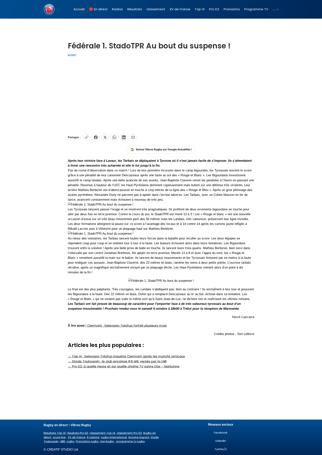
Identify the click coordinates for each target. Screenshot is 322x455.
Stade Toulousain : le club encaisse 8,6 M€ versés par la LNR (117, 361)
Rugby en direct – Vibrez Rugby (67, 425)
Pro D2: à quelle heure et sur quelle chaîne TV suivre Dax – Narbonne (123, 366)
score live (59, 437)
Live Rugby (107, 441)
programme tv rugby (130, 441)
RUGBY (72, 55)
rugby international (114, 437)
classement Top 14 (102, 433)
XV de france (76, 437)
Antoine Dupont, (139, 437)
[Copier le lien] (86, 137)
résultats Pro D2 (77, 433)
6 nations (93, 437)
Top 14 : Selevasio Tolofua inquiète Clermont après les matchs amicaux (126, 356)
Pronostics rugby (87, 441)
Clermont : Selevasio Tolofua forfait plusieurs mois (127, 325)
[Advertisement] (161, 95)
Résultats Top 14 (55, 433)
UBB (62, 441)
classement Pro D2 (129, 433)
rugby (70, 441)
